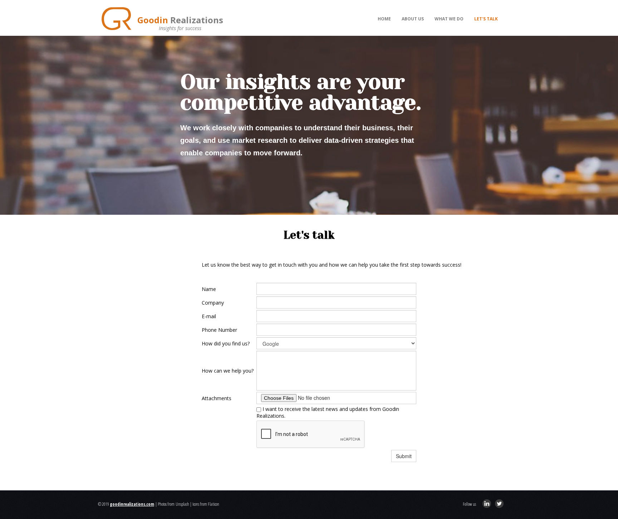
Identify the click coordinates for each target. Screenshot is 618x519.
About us (413, 19)
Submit (404, 456)
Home (384, 19)
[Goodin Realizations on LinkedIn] (486, 503)
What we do (449, 19)
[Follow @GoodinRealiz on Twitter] (499, 503)
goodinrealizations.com (132, 504)
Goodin (180, 20)
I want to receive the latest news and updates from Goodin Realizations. (327, 412)
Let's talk (486, 19)
